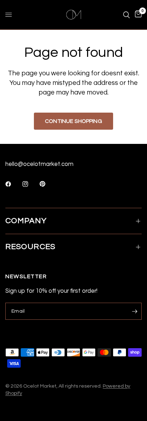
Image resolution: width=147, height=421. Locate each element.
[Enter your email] (134, 311)
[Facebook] (13, 184)
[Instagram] (30, 184)
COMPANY (26, 221)
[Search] (126, 14)
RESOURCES (30, 247)
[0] (137, 14)
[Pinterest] (47, 184)
